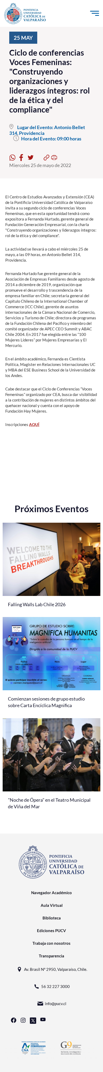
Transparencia (51, 955)
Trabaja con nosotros (51, 943)
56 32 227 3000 (55, 986)
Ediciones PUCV (51, 930)
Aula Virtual (52, 905)
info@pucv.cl (55, 1003)
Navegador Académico (51, 892)
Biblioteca (52, 918)
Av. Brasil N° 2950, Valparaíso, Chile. (55, 969)
